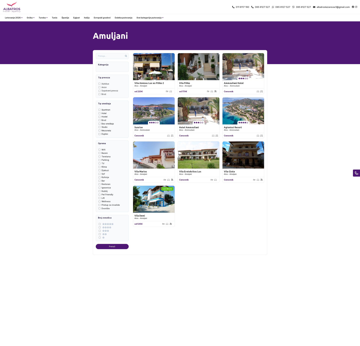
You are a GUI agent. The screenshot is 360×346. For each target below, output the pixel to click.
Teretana (106, 156)
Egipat (76, 17)
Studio (104, 127)
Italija (87, 17)
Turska (42, 17)
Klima (104, 167)
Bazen (105, 153)
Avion (104, 87)
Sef (103, 174)
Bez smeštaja (108, 123)
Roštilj (105, 191)
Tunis (54, 17)
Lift (103, 198)
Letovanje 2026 (13, 17)
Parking (105, 160)
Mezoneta (106, 130)
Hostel (104, 116)
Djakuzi (105, 170)
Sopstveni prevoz (110, 90)
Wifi (103, 149)
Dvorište (106, 208)
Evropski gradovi (102, 17)
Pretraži (112, 246)
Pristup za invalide (111, 205)
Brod (104, 94)
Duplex (105, 134)
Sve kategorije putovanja (149, 17)
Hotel (104, 113)
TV (103, 163)
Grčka (30, 17)
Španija (65, 17)
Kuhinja (105, 177)
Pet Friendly (107, 194)
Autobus (105, 84)
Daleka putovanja (123, 17)
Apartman (106, 110)
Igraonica (106, 187)
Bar (103, 181)
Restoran (106, 184)
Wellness (106, 201)
